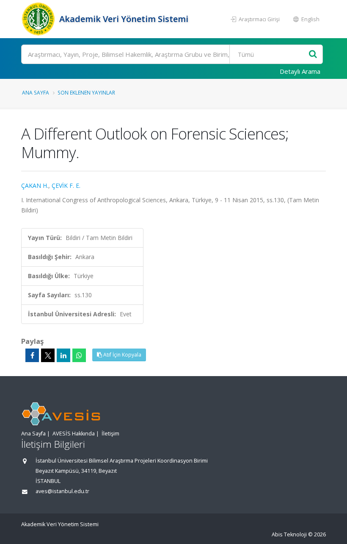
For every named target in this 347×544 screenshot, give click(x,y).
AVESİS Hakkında (73, 433)
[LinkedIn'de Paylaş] (63, 355)
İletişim (110, 433)
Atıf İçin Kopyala (121, 354)
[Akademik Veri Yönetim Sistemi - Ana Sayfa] (39, 19)
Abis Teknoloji (289, 534)
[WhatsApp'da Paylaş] (79, 355)
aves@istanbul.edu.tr (62, 491)
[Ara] (312, 54)
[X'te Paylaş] (48, 355)
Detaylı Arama (300, 71)
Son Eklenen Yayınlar (86, 92)
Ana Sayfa (35, 92)
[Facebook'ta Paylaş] (32, 355)
